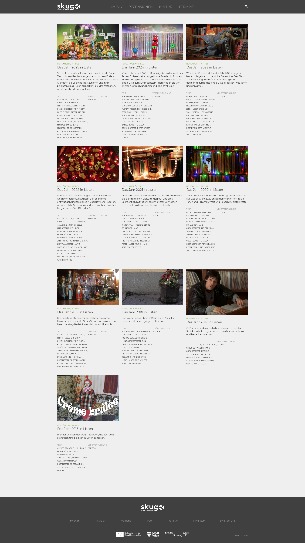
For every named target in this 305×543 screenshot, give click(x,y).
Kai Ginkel (68, 122)
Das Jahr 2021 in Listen (139, 190)
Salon (149, 521)
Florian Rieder (70, 112)
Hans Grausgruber (78, 347)
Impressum (199, 521)
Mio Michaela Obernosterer (136, 241)
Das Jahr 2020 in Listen (204, 190)
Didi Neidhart (71, 109)
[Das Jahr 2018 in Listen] (152, 286)
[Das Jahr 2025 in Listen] (88, 42)
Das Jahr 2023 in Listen (204, 67)
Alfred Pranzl (129, 215)
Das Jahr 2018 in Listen (139, 312)
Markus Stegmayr (139, 351)
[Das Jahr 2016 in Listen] (88, 398)
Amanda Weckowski (75, 222)
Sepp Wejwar (139, 131)
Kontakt (173, 521)
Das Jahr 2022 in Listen (75, 190)
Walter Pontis (75, 137)
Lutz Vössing (80, 122)
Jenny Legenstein (195, 109)
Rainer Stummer (202, 125)
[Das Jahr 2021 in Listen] (152, 164)
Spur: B (70, 134)
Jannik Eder (69, 115)
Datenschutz (227, 521)
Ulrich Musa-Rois (130, 134)
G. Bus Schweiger (195, 348)
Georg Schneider (130, 112)
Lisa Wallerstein (142, 118)
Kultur (165, 7)
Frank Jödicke (144, 109)
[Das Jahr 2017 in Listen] (217, 291)
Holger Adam (193, 106)
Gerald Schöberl (138, 338)
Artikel (75, 64)
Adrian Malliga (64, 99)
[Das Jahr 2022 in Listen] (88, 164)
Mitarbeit (100, 521)
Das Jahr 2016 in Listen (75, 429)
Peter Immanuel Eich (196, 122)
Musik (116, 7)
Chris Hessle (71, 103)
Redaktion (76, 131)
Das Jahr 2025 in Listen (75, 67)
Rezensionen (140, 7)
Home (60, 64)
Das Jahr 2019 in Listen (75, 312)
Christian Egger (65, 106)
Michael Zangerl (65, 125)
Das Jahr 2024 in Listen (140, 67)
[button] (246, 7)
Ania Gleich (135, 99)
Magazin (75, 521)
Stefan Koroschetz (196, 361)
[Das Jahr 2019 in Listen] (88, 286)
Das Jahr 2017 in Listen (204, 322)
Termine (186, 7)
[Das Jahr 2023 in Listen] (217, 42)
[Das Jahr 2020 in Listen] (217, 164)
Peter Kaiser (63, 131)
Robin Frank (139, 357)
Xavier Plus (208, 250)
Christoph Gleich (66, 228)
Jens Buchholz (129, 238)
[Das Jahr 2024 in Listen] (152, 42)
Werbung (126, 521)
